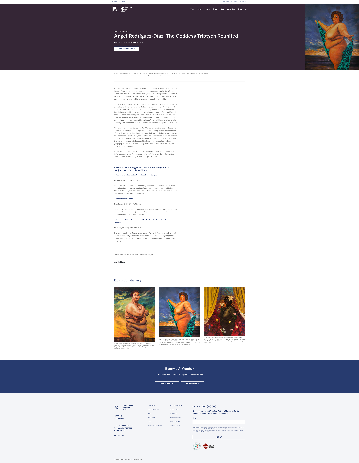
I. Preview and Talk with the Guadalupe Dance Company (136, 175)
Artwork (199, 9)
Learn (208, 9)
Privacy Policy (174, 409)
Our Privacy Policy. (205, 431)
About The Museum (153, 409)
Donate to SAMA (175, 425)
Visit (192, 9)
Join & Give (231, 9)
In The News (173, 413)
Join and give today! (118, 2)
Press (149, 413)
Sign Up (219, 437)
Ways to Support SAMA (167, 384)
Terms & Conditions (176, 405)
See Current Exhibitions (127, 49)
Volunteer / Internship (155, 425)
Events (215, 9)
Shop (240, 9)
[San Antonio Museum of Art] (122, 9)
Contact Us (151, 405)
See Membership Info (192, 384)
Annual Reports (175, 421)
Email (194, 418)
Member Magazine (175, 417)
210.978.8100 (121, 431)
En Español (243, 2)
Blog (222, 9)
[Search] (246, 9)
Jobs (149, 421)
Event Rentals (152, 417)
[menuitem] (192, 9)
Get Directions (119, 435)
